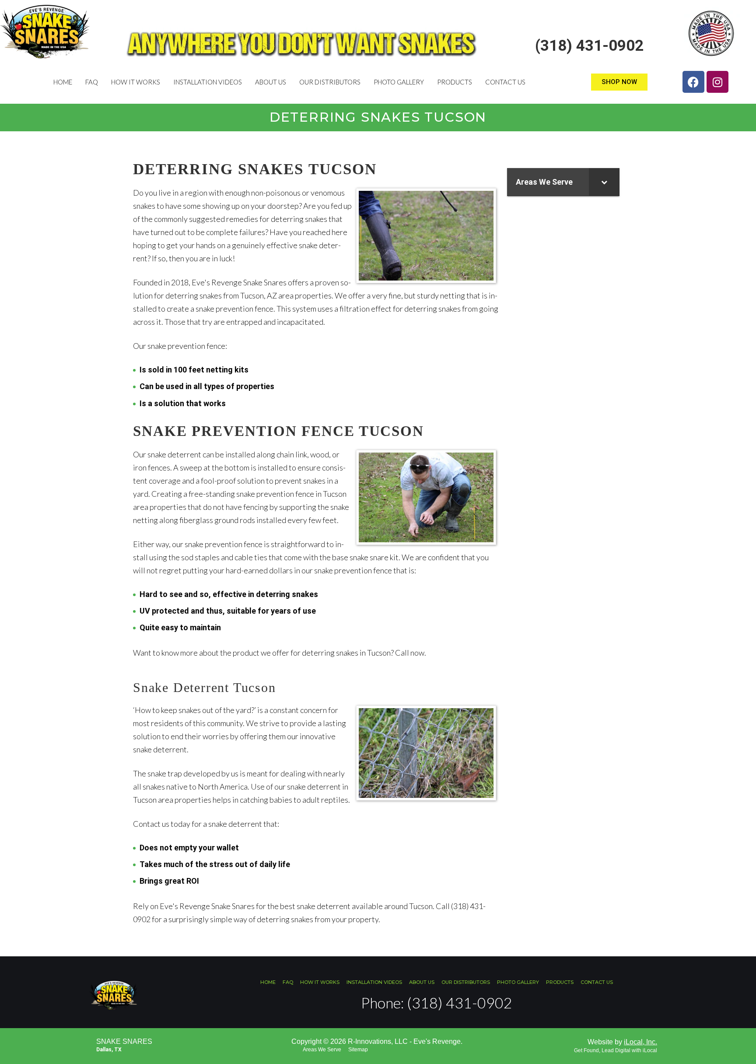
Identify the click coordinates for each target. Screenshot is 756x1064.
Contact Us (505, 82)
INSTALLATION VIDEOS (207, 82)
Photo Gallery (399, 82)
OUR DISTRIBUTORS (329, 82)
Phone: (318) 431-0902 (436, 1002)
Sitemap (358, 1049)
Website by (622, 1042)
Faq (91, 82)
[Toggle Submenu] (604, 182)
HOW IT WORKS (135, 82)
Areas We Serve (322, 1049)
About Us (270, 82)
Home (62, 82)
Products (454, 82)
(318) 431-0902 (589, 46)
